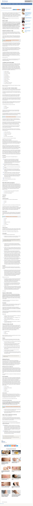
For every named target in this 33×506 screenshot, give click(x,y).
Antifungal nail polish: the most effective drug (28, 21)
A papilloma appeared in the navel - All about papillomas (28, 17)
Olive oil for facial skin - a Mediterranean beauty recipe (28, 31)
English (3, 503)
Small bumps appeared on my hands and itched (28, 9)
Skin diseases (5, 1)
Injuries (25, 25)
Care (25, 16)
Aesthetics (26, 10)
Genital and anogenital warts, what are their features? (27, 28)
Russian (1, 503)
